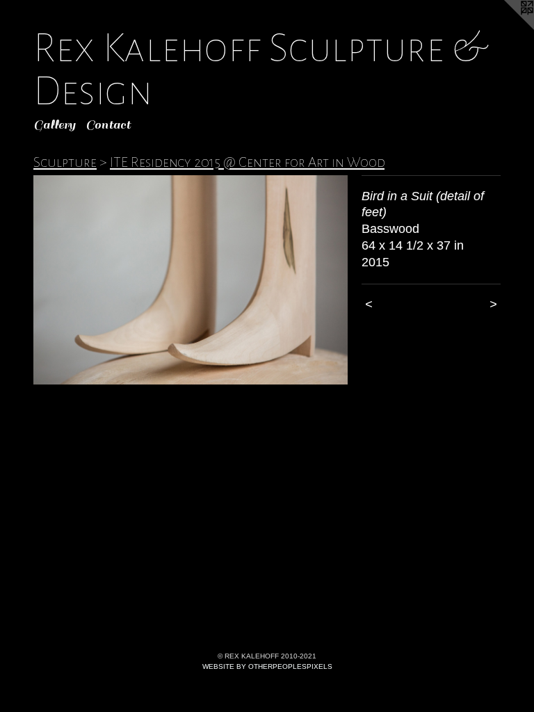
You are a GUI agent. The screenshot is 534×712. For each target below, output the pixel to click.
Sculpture (65, 162)
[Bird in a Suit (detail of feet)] (190, 280)
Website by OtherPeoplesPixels (267, 666)
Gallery (54, 125)
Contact (108, 125)
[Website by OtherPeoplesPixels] (506, 28)
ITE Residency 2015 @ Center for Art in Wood (247, 162)
